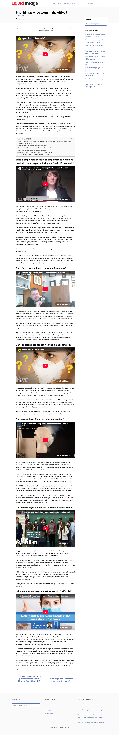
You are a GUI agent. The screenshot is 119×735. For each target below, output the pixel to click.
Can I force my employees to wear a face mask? (33, 145)
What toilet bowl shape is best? (94, 63)
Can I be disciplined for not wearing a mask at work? (34, 148)
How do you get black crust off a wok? (94, 74)
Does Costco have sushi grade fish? (95, 80)
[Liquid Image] (25, 3)
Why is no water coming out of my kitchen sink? (95, 52)
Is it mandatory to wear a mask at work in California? (34, 154)
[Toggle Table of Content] (71, 139)
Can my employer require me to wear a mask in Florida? (35, 152)
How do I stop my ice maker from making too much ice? (95, 41)
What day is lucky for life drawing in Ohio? (93, 86)
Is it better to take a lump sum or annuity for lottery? (95, 36)
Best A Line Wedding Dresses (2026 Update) (95, 58)
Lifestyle (98, 3)
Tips (17, 669)
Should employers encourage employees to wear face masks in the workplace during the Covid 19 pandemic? (44, 142)
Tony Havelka (21, 15)
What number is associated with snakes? (94, 47)
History (90, 3)
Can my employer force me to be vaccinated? (32, 150)
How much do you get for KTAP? (94, 69)
